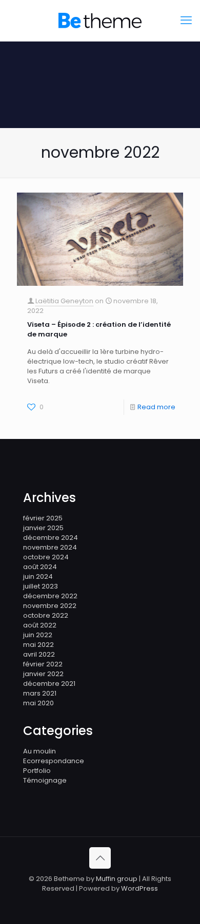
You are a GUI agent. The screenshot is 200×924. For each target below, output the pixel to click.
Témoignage (45, 780)
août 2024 (40, 567)
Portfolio (37, 770)
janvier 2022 (43, 674)
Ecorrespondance (53, 761)
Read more (156, 407)
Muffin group (116, 879)
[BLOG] (100, 20)
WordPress (139, 888)
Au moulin (39, 751)
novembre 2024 (50, 547)
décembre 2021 (49, 683)
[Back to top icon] (100, 858)
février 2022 (43, 664)
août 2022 (39, 625)
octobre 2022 (45, 615)
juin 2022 (37, 635)
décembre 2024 (50, 537)
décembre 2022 (50, 596)
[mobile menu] (186, 20)
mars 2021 (39, 693)
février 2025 (43, 518)
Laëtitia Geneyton (64, 301)
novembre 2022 (49, 606)
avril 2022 (39, 654)
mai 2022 (38, 644)
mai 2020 (38, 703)
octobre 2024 (46, 557)
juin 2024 (38, 576)
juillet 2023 (40, 586)
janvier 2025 (43, 528)
